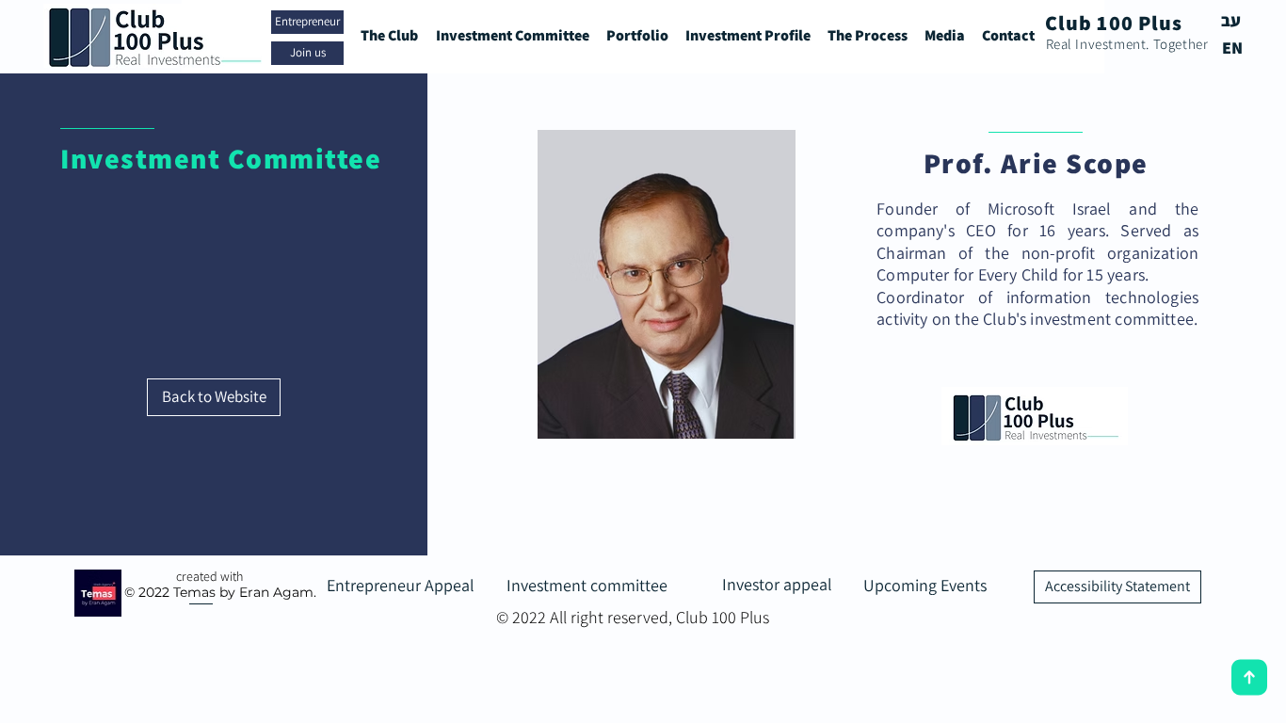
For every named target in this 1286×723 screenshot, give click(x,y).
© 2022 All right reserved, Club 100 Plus (632, 617)
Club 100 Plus (1113, 22)
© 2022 (146, 592)
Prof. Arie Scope (1036, 163)
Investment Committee (220, 158)
